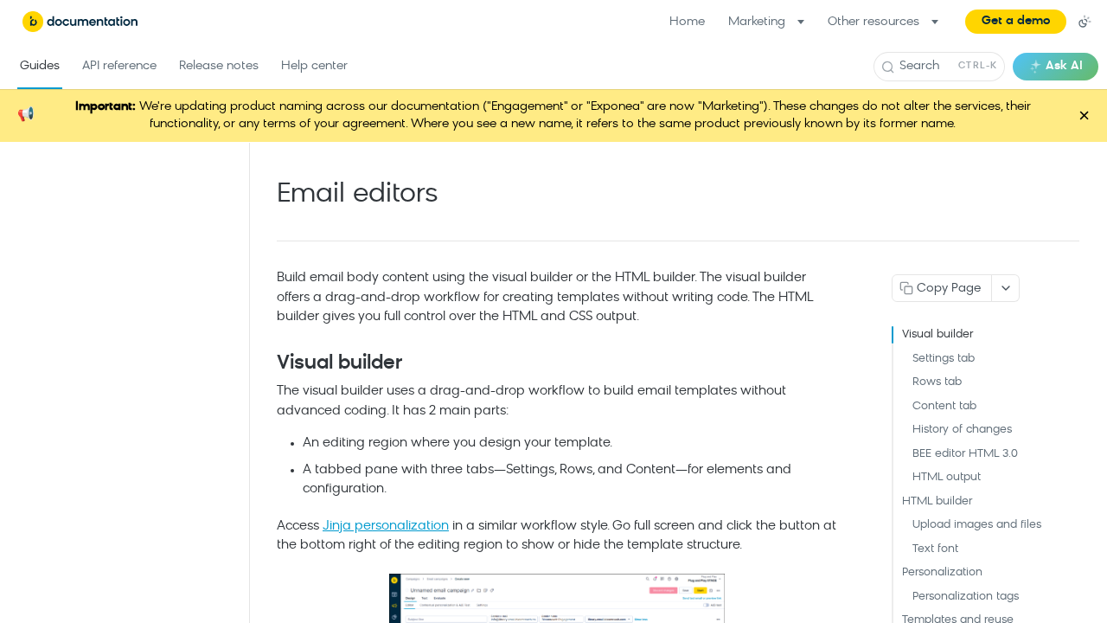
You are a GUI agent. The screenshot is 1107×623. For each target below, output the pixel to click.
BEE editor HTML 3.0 (965, 453)
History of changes (962, 429)
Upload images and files (976, 524)
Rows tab (937, 382)
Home (687, 22)
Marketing (756, 22)
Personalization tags (965, 596)
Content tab (944, 406)
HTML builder (937, 501)
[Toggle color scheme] (1084, 21)
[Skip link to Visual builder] (265, 363)
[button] (1015, 22)
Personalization (942, 572)
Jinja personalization (386, 526)
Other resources (873, 22)
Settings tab (943, 358)
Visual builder (937, 334)
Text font (935, 549)
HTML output (946, 477)
